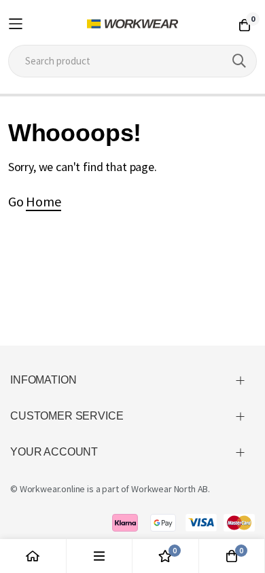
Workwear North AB (169, 489)
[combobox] (133, 61)
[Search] (239, 61)
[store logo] (132, 24)
